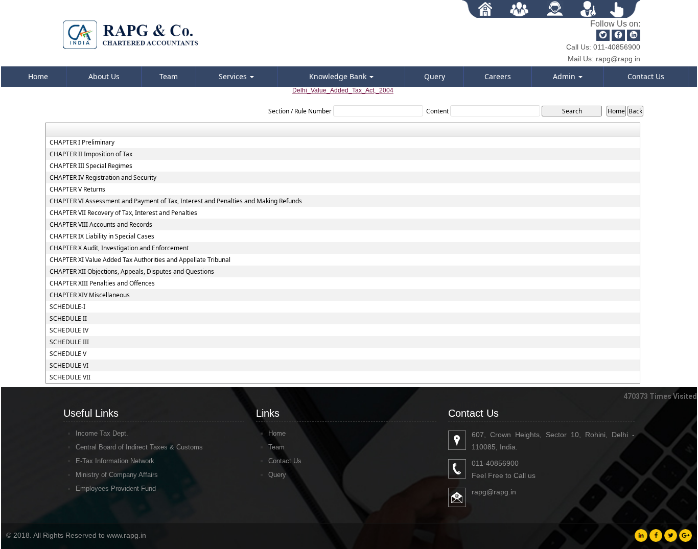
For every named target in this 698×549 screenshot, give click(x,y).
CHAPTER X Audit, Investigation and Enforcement (119, 248)
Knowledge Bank (338, 76)
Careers (497, 76)
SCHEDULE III (69, 342)
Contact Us (645, 76)
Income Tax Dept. (102, 433)
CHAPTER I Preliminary (82, 142)
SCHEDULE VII (70, 377)
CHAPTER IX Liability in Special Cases (102, 236)
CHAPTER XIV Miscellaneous (90, 295)
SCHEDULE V (68, 354)
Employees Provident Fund (116, 488)
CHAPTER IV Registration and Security (103, 178)
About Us (104, 76)
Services (234, 76)
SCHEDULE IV (69, 330)
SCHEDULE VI (69, 366)
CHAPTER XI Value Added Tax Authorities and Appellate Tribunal (140, 260)
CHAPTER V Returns (77, 189)
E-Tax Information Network (115, 461)
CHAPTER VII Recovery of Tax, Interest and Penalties (123, 213)
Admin (565, 76)
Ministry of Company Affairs (117, 475)
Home (38, 76)
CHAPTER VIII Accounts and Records (101, 225)
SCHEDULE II (68, 319)
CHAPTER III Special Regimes (91, 166)
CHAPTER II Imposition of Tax (91, 154)
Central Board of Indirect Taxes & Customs (139, 447)
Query (434, 76)
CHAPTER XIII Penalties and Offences (102, 283)
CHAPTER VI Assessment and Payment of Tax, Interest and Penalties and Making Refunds (176, 201)
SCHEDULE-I (67, 307)
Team (168, 76)
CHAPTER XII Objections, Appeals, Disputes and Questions (132, 272)
